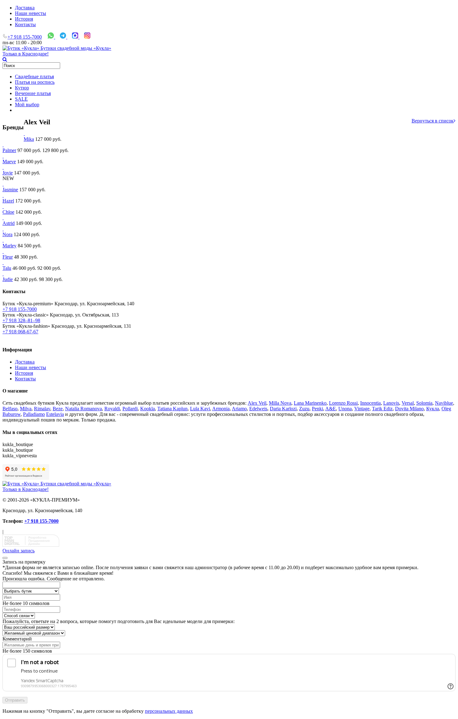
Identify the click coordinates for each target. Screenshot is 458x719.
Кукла (432, 408)
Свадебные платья (34, 76)
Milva (25, 408)
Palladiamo (34, 414)
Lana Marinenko (310, 403)
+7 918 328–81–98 (21, 320)
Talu (6, 268)
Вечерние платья (33, 93)
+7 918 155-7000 (24, 37)
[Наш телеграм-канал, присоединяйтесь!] (63, 37)
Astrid (8, 223)
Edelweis (258, 408)
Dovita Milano (409, 408)
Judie (7, 279)
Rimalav (42, 408)
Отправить (15, 700)
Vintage (362, 408)
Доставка (25, 7)
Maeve (9, 161)
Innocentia (370, 403)
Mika (29, 139)
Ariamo (239, 408)
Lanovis (391, 403)
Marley (9, 245)
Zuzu (304, 408)
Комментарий (17, 638)
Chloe (8, 212)
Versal (408, 403)
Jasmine (10, 189)
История (24, 18)
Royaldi (112, 408)
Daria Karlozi (283, 408)
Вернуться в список (433, 120)
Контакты (25, 24)
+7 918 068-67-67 (20, 331)
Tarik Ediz (382, 408)
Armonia (221, 408)
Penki (317, 408)
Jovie (7, 172)
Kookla (147, 408)
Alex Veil (257, 403)
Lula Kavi (200, 408)
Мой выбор (27, 104)
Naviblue (444, 403)
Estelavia (55, 414)
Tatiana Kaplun (172, 408)
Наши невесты (30, 13)
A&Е (330, 408)
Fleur (7, 257)
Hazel (8, 200)
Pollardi (130, 408)
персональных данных (169, 711)
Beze (58, 408)
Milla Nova (280, 403)
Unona (345, 408)
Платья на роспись (35, 82)
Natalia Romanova (83, 408)
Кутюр (22, 87)
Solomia (424, 403)
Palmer (9, 150)
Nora (7, 234)
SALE (21, 99)
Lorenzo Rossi (343, 403)
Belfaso (9, 408)
